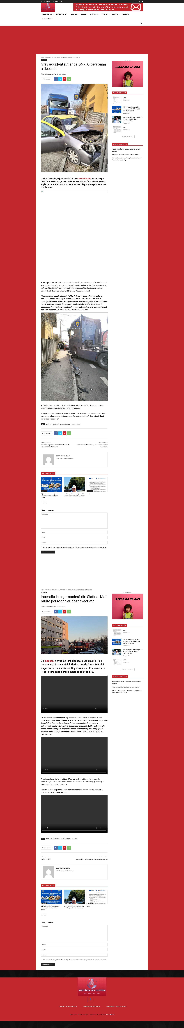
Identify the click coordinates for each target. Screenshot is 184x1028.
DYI (113, 158)
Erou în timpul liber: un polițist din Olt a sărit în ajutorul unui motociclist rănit (132, 119)
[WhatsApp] (69, 79)
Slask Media (110, 1015)
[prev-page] (42, 502)
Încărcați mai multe (127, 137)
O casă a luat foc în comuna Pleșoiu (128, 154)
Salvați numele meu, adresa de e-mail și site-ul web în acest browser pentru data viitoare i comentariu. (75, 547)
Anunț (88, 494)
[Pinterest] (64, 79)
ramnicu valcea (76, 424)
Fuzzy (113, 154)
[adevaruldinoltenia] (42, 74)
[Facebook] (134, 1)
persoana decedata (65, 424)
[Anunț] (97, 484)
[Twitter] (60, 79)
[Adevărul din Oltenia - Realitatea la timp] (56, 7)
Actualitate (48, 57)
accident (48, 424)
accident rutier (84, 178)
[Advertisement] (92, 40)
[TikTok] (139, 1)
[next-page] (45, 502)
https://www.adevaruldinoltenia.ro (64, 458)
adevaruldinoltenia (50, 74)
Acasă (42, 57)
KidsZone (114, 149)
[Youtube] (142, 1)
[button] (141, 23)
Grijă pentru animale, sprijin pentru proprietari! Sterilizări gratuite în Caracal (50, 495)
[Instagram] (137, 1)
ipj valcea (55, 424)
